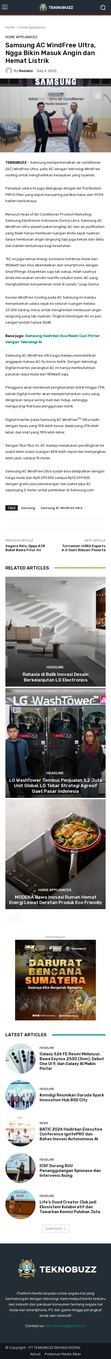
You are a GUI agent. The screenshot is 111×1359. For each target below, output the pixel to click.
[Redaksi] (9, 70)
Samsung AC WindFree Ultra (61, 508)
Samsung (28, 508)
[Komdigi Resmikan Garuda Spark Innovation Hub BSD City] (20, 1095)
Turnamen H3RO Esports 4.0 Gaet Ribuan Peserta (83, 548)
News (44, 1123)
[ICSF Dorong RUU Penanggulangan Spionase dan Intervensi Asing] (20, 1168)
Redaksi (26, 71)
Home (10, 27)
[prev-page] (8, 919)
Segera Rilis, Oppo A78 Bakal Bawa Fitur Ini (25, 548)
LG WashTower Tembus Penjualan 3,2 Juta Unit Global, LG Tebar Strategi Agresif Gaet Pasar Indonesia (55, 785)
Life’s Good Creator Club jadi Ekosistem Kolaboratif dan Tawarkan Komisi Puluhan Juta (70, 1207)
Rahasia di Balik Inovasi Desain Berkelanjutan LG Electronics (55, 677)
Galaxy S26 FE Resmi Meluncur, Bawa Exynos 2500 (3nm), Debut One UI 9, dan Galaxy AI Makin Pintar (72, 1061)
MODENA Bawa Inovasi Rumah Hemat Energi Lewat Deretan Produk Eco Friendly (55, 899)
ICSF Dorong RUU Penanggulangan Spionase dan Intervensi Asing (70, 1170)
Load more (53, 1228)
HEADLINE (55, 667)
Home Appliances (32, 27)
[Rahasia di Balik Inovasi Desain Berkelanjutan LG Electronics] (55, 632)
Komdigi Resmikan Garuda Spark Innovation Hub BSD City (72, 1097)
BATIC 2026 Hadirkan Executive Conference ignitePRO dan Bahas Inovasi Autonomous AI (71, 1134)
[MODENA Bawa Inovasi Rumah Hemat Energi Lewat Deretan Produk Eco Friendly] (55, 854)
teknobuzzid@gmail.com (65, 1326)
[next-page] (17, 919)
